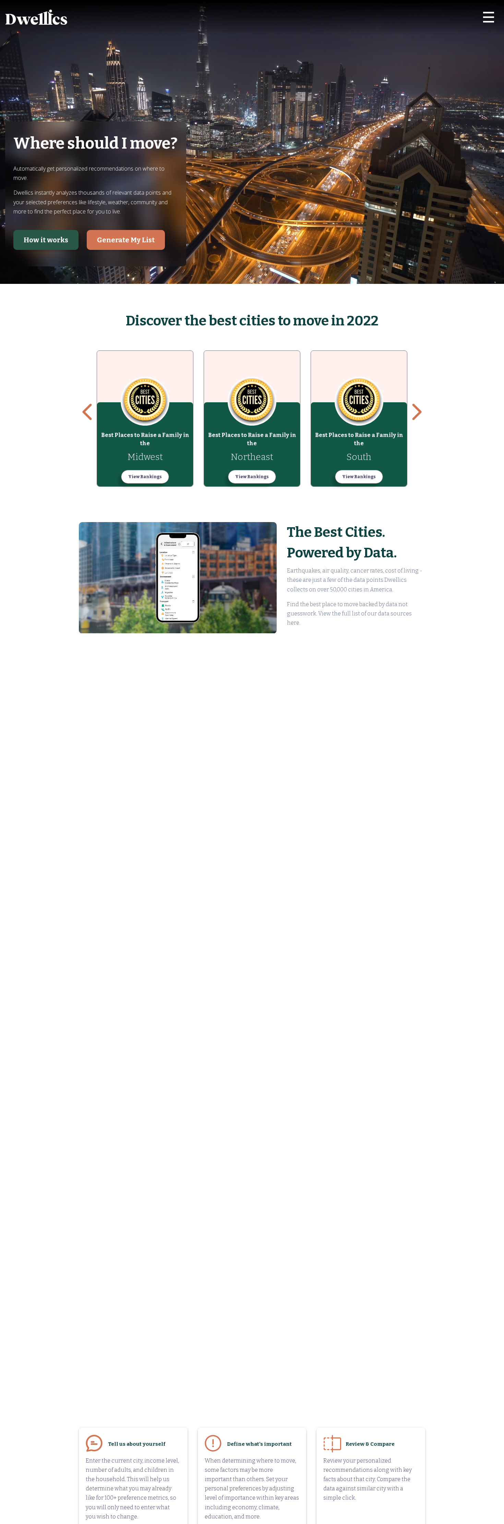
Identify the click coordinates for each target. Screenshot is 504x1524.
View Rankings (145, 476)
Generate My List (126, 240)
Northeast (252, 457)
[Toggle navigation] (489, 17)
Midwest (145, 457)
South (359, 457)
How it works (46, 240)
